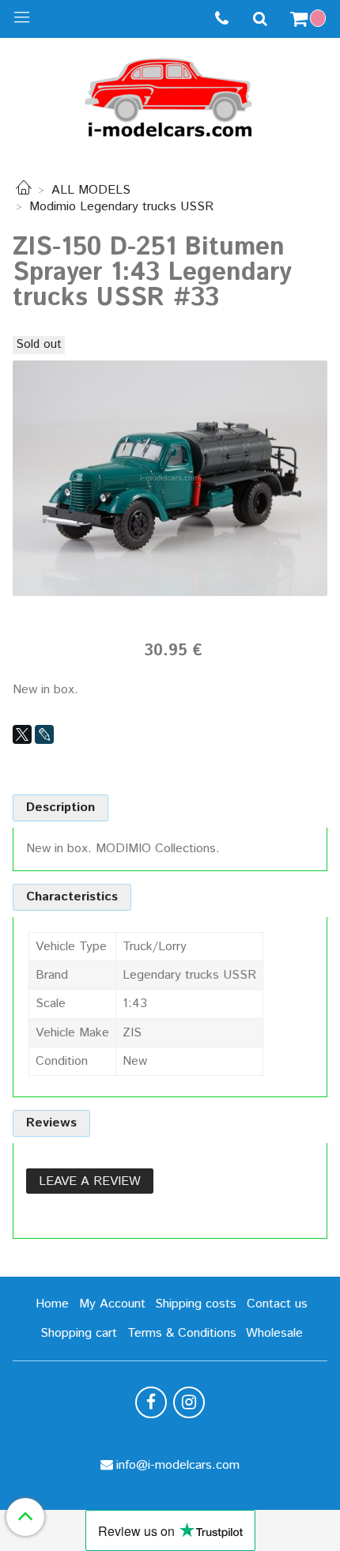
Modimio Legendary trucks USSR (121, 207)
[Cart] (310, 19)
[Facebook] (151, 1402)
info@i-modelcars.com (178, 1465)
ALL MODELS (90, 190)
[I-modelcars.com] (170, 94)
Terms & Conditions (181, 1333)
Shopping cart (78, 1333)
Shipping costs (195, 1304)
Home (52, 1304)
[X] (22, 734)
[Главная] (24, 190)
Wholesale (274, 1333)
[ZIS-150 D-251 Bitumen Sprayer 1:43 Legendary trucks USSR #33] (170, 478)
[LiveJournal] (44, 734)
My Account (112, 1304)
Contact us (277, 1304)
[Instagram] (189, 1402)
